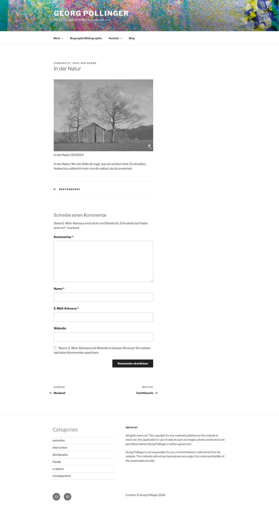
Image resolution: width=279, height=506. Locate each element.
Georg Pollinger (91, 13)
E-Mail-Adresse (66, 308)
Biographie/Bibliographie (86, 38)
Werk (56, 38)
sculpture (58, 468)
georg (91, 63)
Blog (132, 38)
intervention (60, 447)
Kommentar (63, 237)
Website (60, 328)
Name (59, 289)
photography (69, 189)
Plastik (57, 461)
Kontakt (114, 38)
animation (59, 440)
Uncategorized (61, 475)
